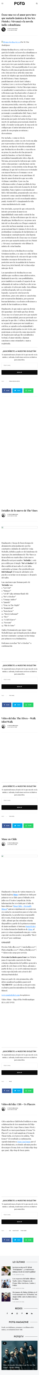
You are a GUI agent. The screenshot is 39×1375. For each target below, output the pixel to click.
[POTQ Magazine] (19, 3)
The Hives (11, 816)
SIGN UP (19, 372)
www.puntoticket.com (11, 995)
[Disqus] (20, 421)
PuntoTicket (31, 926)
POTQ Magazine (13, 28)
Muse (15, 894)
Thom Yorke (23, 1230)
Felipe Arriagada (13, 514)
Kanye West (16, 1230)
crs (10, 1230)
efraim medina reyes (14, 381)
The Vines (11, 695)
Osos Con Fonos (23, 1141)
